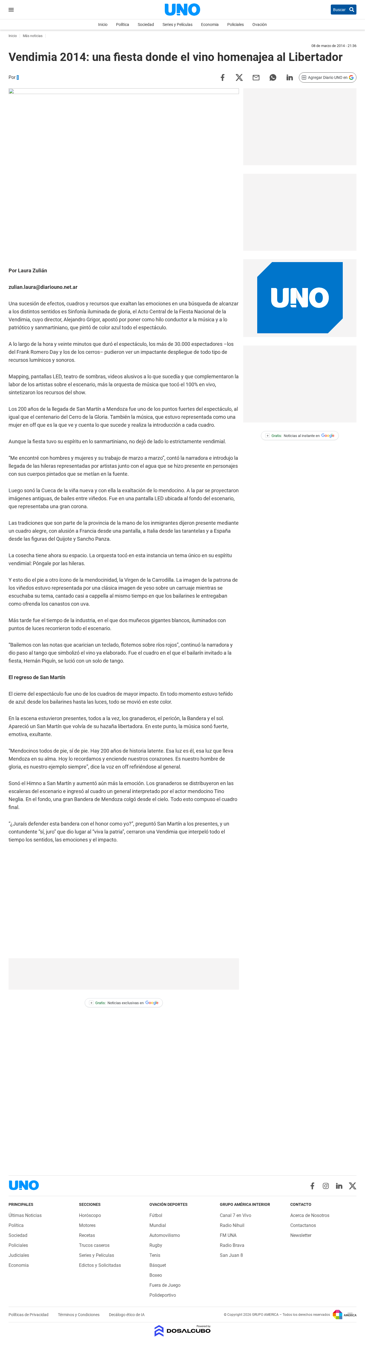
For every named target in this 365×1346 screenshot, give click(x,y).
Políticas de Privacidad (29, 1314)
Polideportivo (162, 1295)
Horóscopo (90, 1215)
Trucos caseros (94, 1245)
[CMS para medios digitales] (183, 1331)
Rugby (155, 1245)
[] (18, 77)
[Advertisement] (124, 974)
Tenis (154, 1255)
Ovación (259, 24)
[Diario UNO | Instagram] (326, 1185)
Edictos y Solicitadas (100, 1265)
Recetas (87, 1235)
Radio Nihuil (232, 1225)
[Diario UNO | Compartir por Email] (256, 77)
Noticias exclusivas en (117, 1003)
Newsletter (300, 1235)
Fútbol (155, 1215)
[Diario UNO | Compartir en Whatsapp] (272, 77)
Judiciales (19, 1255)
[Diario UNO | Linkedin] (339, 1185)
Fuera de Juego (165, 1285)
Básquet (157, 1265)
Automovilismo (164, 1235)
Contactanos (303, 1225)
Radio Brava (232, 1245)
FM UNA (228, 1235)
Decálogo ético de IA (127, 1314)
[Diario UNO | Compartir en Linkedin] (289, 77)
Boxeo (155, 1275)
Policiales (235, 24)
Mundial (157, 1225)
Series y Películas (177, 24)
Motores (87, 1225)
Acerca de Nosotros (309, 1215)
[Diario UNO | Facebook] (312, 1185)
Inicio (103, 24)
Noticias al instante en (293, 436)
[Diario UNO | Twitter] (352, 1185)
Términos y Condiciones (79, 1314)
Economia (210, 24)
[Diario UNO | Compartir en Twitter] (239, 77)
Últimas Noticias (25, 1215)
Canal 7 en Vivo (235, 1215)
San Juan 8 (231, 1255)
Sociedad (146, 24)
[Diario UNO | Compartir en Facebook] (222, 77)
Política (122, 24)
